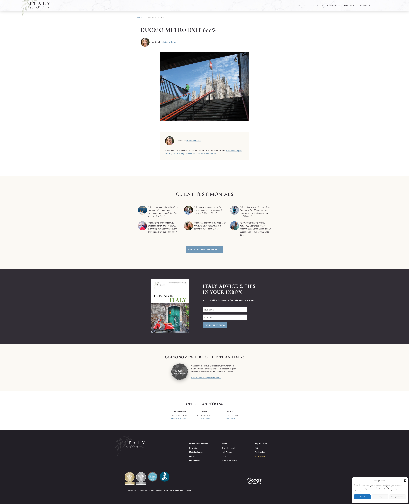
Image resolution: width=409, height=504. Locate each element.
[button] (405, 480)
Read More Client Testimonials (204, 249)
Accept (362, 497)
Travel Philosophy (229, 448)
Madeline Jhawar (169, 42)
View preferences (397, 497)
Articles (139, 17)
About (301, 5)
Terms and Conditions (183, 490)
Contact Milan (205, 418)
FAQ (256, 448)
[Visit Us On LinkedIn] (281, 481)
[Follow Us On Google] (254, 481)
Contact (365, 5)
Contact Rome (230, 418)
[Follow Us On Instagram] (267, 481)
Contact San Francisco (179, 418)
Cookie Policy (194, 460)
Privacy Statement (229, 460)
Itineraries (193, 448)
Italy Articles (227, 452)
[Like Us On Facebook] (274, 481)
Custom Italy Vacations (323, 5)
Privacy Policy (169, 490)
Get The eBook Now (215, 325)
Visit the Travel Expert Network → (206, 377)
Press (224, 456)
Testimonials (348, 5)
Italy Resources (261, 444)
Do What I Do (260, 456)
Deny (380, 497)
